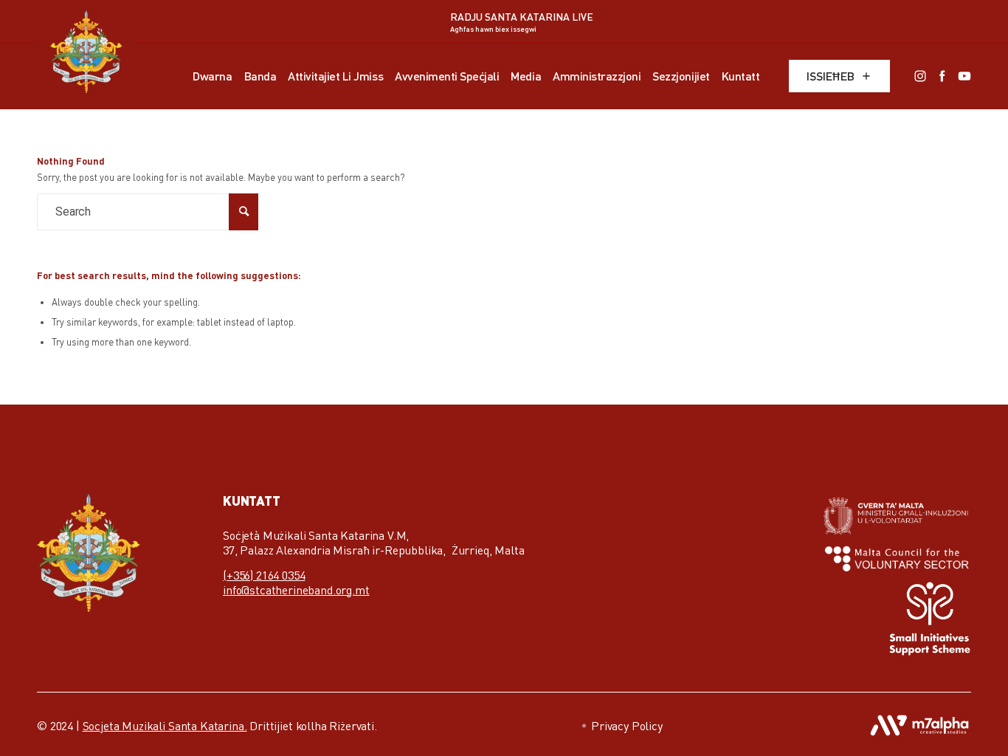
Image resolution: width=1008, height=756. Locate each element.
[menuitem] (212, 76)
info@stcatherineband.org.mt (296, 590)
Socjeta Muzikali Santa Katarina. (165, 725)
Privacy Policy (627, 725)
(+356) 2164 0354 (264, 575)
